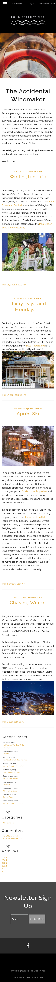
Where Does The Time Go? (13, 766)
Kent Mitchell (35, 171)
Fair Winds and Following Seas (15, 760)
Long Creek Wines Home (28, 21)
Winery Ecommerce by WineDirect (28, 977)
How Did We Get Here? (11, 772)
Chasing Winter (28, 602)
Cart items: (47, 4)
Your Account (17, 4)
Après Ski (28, 413)
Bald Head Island (35, 345)
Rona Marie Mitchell (12, 839)
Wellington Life (28, 176)
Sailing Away (8, 797)
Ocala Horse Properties (34, 491)
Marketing (9, 823)
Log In (31, 4)
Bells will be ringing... (11, 779)
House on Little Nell (34, 517)
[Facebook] (28, 946)
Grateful (6, 754)
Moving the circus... (10, 791)
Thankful (6, 785)
